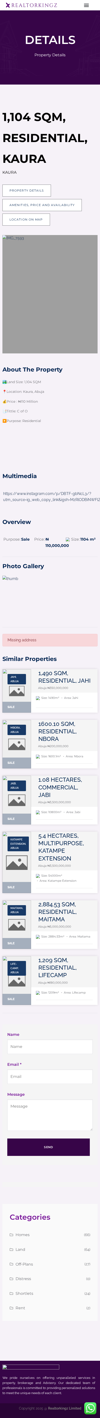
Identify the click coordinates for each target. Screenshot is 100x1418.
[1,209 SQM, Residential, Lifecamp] (16, 980)
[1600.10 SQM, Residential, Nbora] (16, 744)
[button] (86, 5)
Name (13, 1034)
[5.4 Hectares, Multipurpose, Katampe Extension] (16, 862)
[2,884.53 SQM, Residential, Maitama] (16, 924)
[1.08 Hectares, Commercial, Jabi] (16, 800)
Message (16, 1094)
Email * (14, 1064)
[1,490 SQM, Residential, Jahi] (16, 691)
